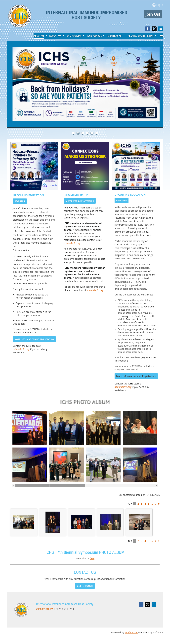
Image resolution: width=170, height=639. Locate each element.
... (152, 503)
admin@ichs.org (21, 349)
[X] (154, 28)
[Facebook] (147, 28)
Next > (156, 503)
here (92, 558)
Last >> (158, 503)
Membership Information (79, 200)
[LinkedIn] (160, 28)
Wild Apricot (131, 632)
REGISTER (19, 201)
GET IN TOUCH (85, 585)
